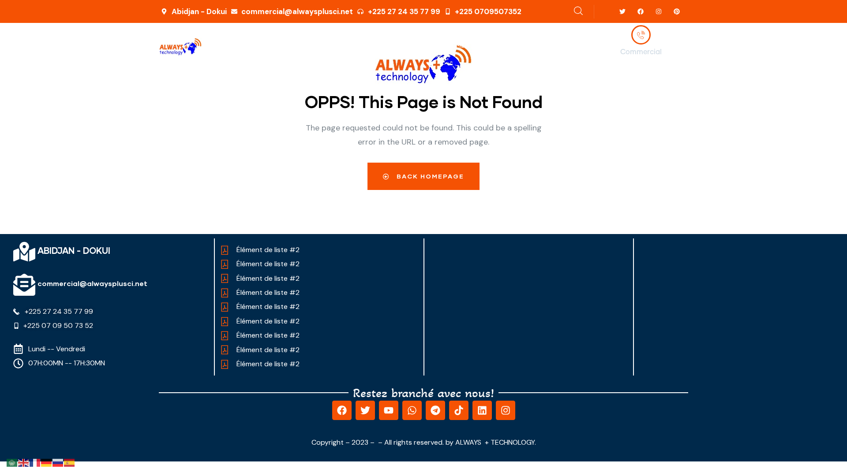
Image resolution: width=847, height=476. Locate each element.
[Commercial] (641, 35)
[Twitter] (623, 12)
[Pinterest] (676, 12)
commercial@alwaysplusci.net (92, 283)
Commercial (641, 52)
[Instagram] (658, 12)
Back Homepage (429, 176)
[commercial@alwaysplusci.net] (24, 285)
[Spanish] (69, 462)
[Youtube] (388, 410)
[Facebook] (641, 12)
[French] (35, 462)
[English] (24, 462)
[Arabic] (12, 462)
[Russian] (58, 462)
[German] (46, 462)
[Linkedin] (482, 410)
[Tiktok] (458, 410)
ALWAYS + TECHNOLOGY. (495, 442)
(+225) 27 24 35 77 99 (641, 64)
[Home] (180, 47)
